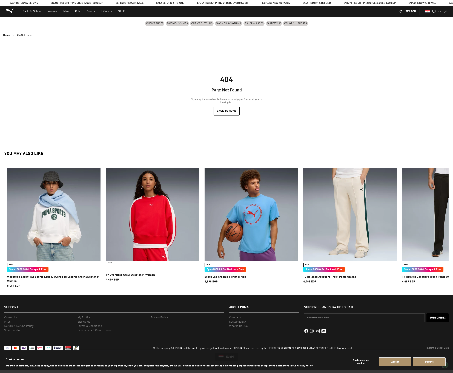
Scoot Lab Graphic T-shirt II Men (225, 277)
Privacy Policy (305, 366)
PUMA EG (10, 12)
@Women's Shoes (177, 23)
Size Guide (84, 321)
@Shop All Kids (254, 23)
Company (235, 317)
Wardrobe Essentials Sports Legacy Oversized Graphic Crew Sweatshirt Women (53, 279)
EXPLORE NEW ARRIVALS (130, 3)
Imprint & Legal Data (437, 348)
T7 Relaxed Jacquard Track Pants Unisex (329, 277)
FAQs (7, 321)
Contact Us (11, 317)
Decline (429, 362)
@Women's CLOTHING (228, 23)
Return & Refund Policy (18, 326)
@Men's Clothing (202, 23)
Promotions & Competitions (94, 330)
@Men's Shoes (154, 23)
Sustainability (237, 321)
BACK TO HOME (227, 111)
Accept (395, 362)
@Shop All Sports (295, 23)
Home (6, 35)
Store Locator (12, 330)
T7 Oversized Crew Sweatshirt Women (130, 275)
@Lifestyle (274, 23)
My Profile (84, 317)
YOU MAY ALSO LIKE (23, 154)
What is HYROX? (239, 326)
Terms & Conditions (90, 326)
